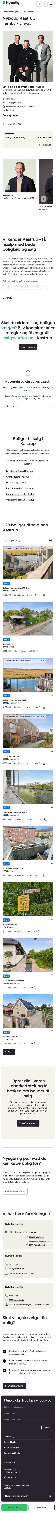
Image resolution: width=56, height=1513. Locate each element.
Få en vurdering (14, 1507)
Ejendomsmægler (10, 12)
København (28, 12)
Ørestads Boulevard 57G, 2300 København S (40, 1243)
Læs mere (7, 1488)
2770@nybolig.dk (13, 103)
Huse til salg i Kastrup (16, 482)
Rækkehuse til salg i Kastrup (19, 488)
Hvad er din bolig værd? (16, 1496)
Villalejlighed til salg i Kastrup (20, 500)
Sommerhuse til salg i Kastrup (20, 494)
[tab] (25, 577)
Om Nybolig (9, 1437)
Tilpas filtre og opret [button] (28, 1123)
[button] (7, 298)
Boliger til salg (10, 1442)
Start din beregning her (15, 1191)
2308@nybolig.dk (36, 1237)
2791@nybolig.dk (16, 1269)
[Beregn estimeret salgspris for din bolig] (50, 406)
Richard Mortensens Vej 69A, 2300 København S (29, 1305)
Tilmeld (47, 1427)
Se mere (8, 1052)
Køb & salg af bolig (12, 1453)
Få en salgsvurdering (14, 1386)
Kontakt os (41, 1507)
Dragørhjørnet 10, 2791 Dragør (22, 1273)
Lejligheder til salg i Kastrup (19, 471)
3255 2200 (10, 99)
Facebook (10, 110)
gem (52, 582)
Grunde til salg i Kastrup (17, 477)
